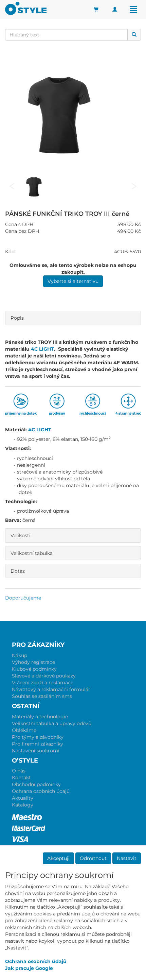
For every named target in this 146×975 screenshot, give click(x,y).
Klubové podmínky (34, 669)
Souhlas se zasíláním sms (42, 696)
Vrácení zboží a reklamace (42, 683)
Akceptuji (58, 858)
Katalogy (22, 805)
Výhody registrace (33, 662)
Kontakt (21, 777)
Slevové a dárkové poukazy (44, 676)
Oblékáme (24, 730)
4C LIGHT (42, 349)
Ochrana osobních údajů (41, 791)
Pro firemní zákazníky (37, 744)
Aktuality (22, 798)
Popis (17, 318)
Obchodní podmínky (36, 784)
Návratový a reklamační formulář (51, 689)
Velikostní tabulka (32, 553)
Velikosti (21, 535)
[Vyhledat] (134, 35)
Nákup (19, 655)
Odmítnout (93, 858)
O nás (18, 771)
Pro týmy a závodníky (37, 737)
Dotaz (18, 571)
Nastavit (126, 858)
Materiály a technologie (40, 717)
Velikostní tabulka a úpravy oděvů (51, 723)
